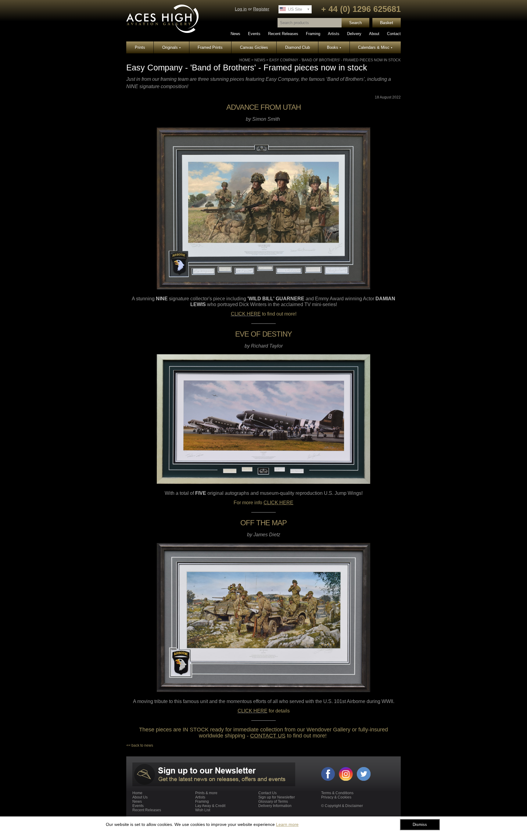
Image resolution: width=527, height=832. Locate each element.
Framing (313, 33)
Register (261, 9)
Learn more (287, 824)
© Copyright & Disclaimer (342, 806)
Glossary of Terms (273, 801)
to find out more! (278, 313)
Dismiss (420, 824)
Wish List (202, 810)
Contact (394, 33)
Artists (333, 33)
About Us (140, 797)
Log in (241, 9)
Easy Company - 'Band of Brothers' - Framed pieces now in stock (335, 60)
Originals (171, 47)
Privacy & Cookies (336, 797)
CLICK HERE (246, 313)
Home (244, 60)
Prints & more (206, 793)
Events (254, 33)
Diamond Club (297, 47)
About (374, 33)
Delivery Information (275, 806)
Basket (386, 22)
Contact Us (267, 793)
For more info (263, 502)
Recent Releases (283, 33)
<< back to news (139, 745)
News (235, 33)
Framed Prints (210, 47)
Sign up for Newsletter (276, 797)
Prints (140, 47)
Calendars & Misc (375, 47)
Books (334, 47)
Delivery (354, 33)
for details (278, 710)
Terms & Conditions (337, 793)
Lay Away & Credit (210, 806)
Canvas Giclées (254, 47)
